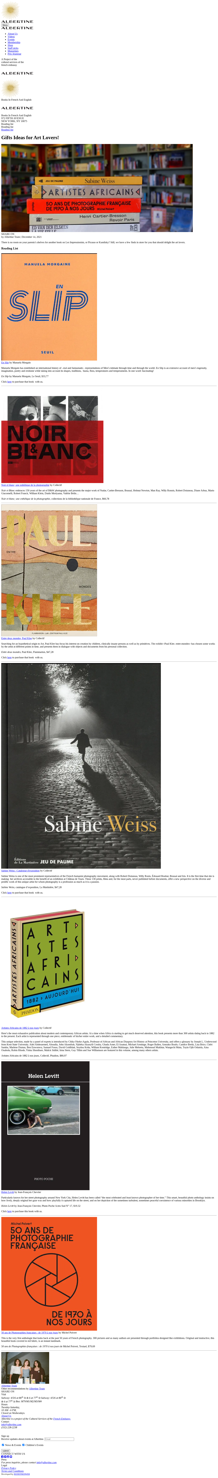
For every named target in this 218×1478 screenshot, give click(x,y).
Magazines (13, 51)
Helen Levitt (7, 1192)
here (9, 381)
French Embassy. (62, 1418)
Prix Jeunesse (14, 53)
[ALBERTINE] (10, 19)
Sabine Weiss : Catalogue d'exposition (20, 870)
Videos (11, 36)
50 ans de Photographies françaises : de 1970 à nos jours (29, 1332)
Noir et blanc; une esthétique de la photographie (25, 485)
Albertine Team (9, 1385)
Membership (14, 42)
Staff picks (13, 48)
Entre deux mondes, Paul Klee (16, 638)
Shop (10, 45)
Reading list (7, 129)
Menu (5, 25)
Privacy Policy (8, 1468)
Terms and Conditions (12, 1471)
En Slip (5, 362)
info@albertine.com (11, 1424)
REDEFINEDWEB (22, 1474)
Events (11, 39)
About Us (13, 33)
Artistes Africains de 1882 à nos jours (20, 1028)
